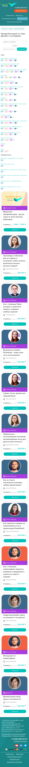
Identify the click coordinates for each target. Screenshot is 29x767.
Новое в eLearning (7, 138)
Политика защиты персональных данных (13, 734)
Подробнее (15, 230)
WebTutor (4, 98)
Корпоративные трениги (9, 18)
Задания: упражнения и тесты (10, 132)
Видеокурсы (19, 15)
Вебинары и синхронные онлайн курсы (14, 104)
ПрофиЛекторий (22, 18)
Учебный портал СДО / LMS (10, 64)
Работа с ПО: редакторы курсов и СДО (13, 70)
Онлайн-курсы (10, 15)
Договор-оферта (7, 736)
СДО (2, 149)
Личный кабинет (21, 11)
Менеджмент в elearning (9, 58)
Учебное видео (6, 115)
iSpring (3, 143)
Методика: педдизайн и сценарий (12, 87)
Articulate (4, 75)
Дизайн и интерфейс (8, 92)
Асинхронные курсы (7, 81)
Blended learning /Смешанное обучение (14, 121)
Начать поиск (22, 49)
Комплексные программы (14, 22)
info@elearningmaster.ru (20, 741)
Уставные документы (18, 736)
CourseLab (4, 109)
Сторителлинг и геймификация (11, 126)
